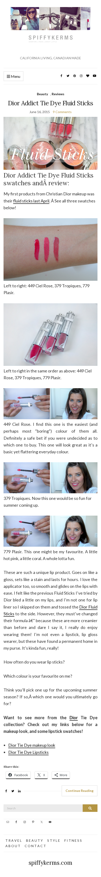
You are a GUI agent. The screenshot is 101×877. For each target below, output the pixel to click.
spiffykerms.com (50, 862)
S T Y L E (53, 840)
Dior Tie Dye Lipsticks (28, 752)
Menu (15, 76)
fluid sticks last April (31, 200)
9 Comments (62, 112)
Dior (74, 717)
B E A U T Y (34, 840)
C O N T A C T (35, 846)
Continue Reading (79, 791)
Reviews (58, 94)
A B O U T (12, 846)
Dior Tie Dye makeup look (31, 745)
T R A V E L (13, 840)
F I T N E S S (73, 840)
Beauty (42, 94)
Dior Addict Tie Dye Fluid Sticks (50, 103)
